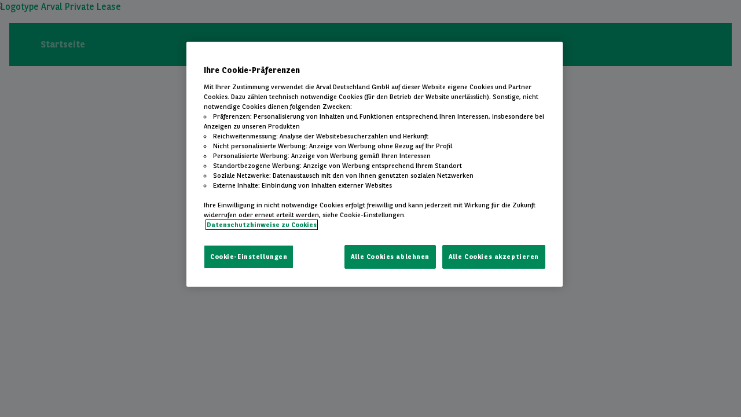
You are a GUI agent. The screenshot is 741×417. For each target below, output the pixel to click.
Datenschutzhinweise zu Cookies (262, 225)
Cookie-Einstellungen (248, 257)
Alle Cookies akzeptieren (494, 257)
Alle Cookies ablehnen (390, 257)
